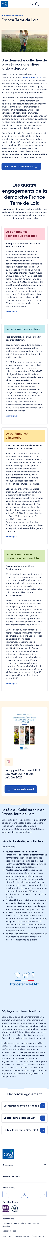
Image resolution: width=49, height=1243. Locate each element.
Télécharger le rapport (23, 789)
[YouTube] (43, 1194)
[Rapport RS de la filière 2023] (24, 731)
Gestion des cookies (11, 1231)
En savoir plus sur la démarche (19, 166)
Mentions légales (9, 1218)
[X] (24, 1194)
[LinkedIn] (6, 1194)
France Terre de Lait (32, 77)
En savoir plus (11, 311)
